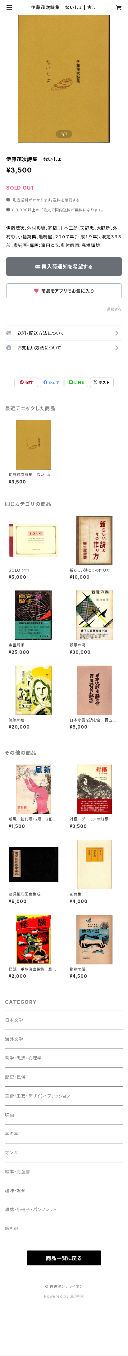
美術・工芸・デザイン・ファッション (37, 1095)
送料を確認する (66, 200)
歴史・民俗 (15, 1077)
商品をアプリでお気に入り (67, 291)
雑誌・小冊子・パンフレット (31, 1209)
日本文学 (14, 1020)
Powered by (57, 1296)
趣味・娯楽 (15, 1190)
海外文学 (14, 1039)
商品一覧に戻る (64, 1258)
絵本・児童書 (17, 1171)
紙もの (11, 1228)
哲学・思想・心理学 (23, 1058)
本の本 (11, 1133)
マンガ (11, 1152)
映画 (9, 1114)
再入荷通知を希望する (67, 266)
